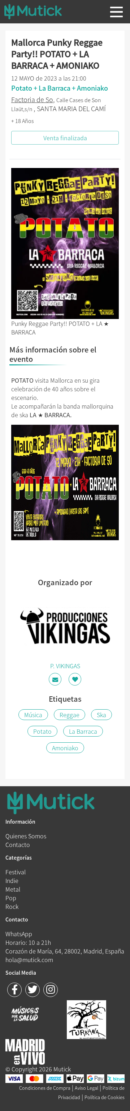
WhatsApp (18, 933)
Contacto (17, 844)
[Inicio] (38, 11)
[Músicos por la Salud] (25, 1014)
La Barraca (83, 731)
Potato (42, 731)
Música (33, 714)
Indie (11, 880)
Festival (15, 872)
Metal (12, 889)
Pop (10, 897)
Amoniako (65, 747)
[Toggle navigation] (116, 12)
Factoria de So (32, 99)
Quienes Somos (25, 836)
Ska (101, 714)
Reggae (69, 714)
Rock (11, 906)
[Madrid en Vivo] (86, 1018)
